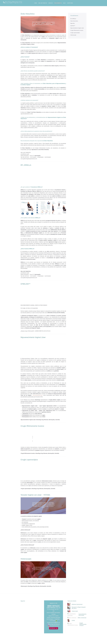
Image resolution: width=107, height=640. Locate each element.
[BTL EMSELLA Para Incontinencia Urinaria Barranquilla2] (59, 208)
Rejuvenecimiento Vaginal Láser (33, 337)
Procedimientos (58, 3)
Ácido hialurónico (74, 21)
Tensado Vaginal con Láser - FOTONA (35, 495)
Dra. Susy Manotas (42, 3)
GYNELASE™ (25, 284)
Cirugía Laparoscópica (29, 460)
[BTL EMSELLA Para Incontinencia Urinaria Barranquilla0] (27, 208)
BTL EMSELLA (26, 165)
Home (35, 3)
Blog (64, 3)
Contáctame (70, 3)
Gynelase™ (72, 25)
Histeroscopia (26, 559)
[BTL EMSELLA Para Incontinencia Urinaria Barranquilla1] (43, 208)
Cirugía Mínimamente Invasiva (32, 426)
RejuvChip (72, 23)
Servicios (51, 3)
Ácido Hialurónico (27, 14)
